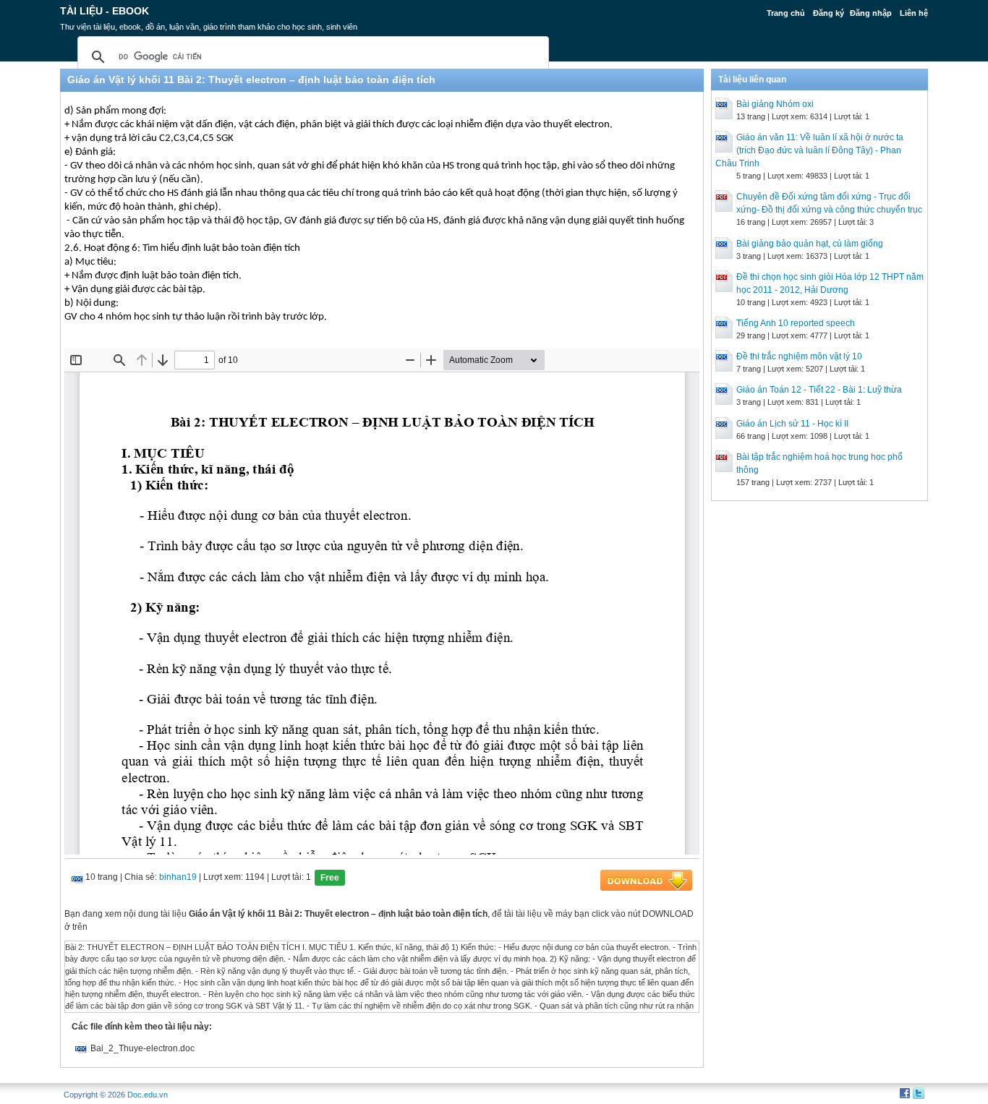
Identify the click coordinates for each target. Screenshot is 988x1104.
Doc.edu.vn (147, 1094)
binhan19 (178, 877)
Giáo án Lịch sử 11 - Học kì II (792, 424)
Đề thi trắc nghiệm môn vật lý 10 (799, 356)
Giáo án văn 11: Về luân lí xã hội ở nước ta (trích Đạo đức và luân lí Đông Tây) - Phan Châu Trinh (809, 150)
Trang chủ (786, 13)
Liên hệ (914, 13)
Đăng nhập (871, 13)
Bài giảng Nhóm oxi (775, 104)
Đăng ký (828, 13)
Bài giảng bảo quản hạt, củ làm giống (809, 244)
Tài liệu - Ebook (104, 11)
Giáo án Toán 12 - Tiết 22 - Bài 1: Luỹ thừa (819, 390)
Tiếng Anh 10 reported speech (795, 323)
